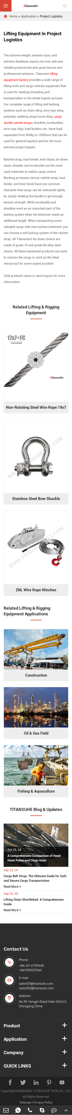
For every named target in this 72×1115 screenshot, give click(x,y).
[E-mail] (6, 1110)
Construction (36, 675)
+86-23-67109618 (31, 965)
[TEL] (30, 1110)
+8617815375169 (30, 970)
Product (12, 1026)
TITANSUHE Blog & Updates (36, 809)
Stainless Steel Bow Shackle (36, 498)
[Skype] (42, 1110)
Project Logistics (51, 16)
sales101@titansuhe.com (36, 983)
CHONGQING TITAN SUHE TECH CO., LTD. (42, 1091)
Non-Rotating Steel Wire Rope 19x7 (36, 407)
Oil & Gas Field (36, 733)
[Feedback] (54, 1110)
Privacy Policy (42, 1102)
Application (28, 16)
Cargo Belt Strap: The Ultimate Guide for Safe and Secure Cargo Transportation (35, 878)
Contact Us (16, 949)
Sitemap (25, 1102)
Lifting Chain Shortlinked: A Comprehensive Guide (34, 902)
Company (13, 1052)
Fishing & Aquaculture (36, 791)
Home (13, 16)
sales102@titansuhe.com (36, 988)
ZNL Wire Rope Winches (36, 590)
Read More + (12, 886)
